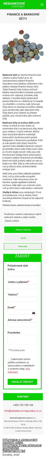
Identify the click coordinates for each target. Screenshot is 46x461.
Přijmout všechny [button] (23, 230)
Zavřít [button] (23, 238)
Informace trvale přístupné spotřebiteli (22, 446)
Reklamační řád (14, 451)
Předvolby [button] (22, 246)
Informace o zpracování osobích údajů (20, 441)
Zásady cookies (12, 220)
